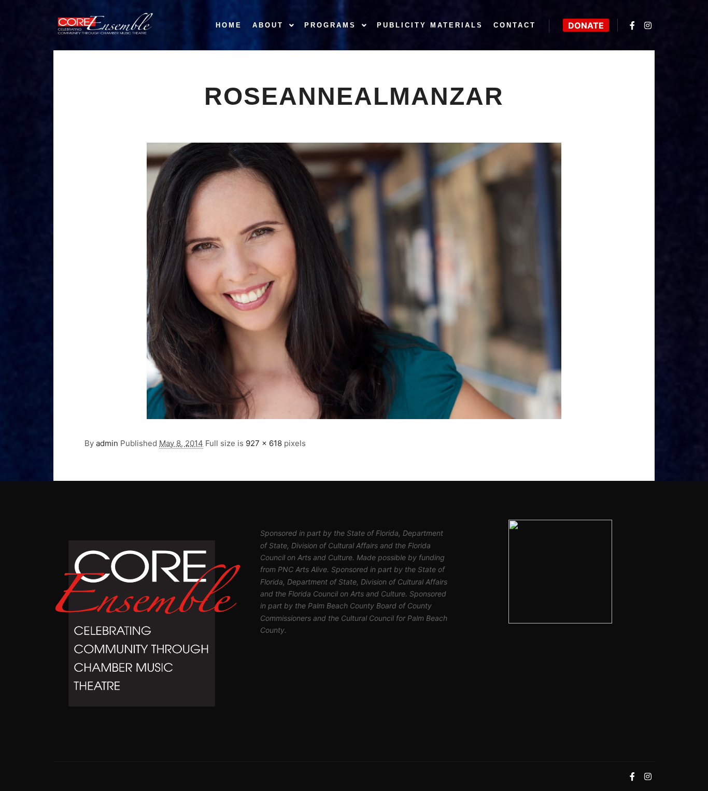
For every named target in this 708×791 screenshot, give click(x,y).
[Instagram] (648, 25)
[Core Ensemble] (105, 25)
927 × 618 (264, 443)
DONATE (586, 25)
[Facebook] (632, 25)
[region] (560, 571)
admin (107, 443)
